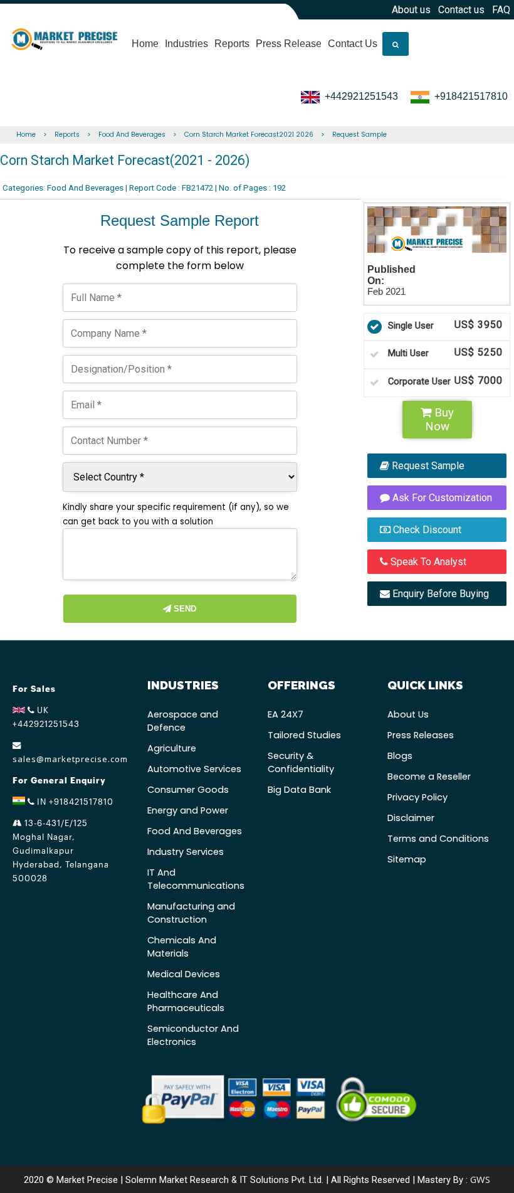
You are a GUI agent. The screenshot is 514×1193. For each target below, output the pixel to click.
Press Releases (420, 735)
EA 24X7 (285, 714)
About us (411, 10)
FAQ (501, 10)
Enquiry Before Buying (439, 594)
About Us (408, 714)
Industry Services (185, 852)
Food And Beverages (131, 134)
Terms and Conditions (438, 838)
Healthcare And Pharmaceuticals (185, 1001)
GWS (480, 1179)
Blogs (399, 756)
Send (183, 608)
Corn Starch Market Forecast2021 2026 (248, 134)
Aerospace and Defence (182, 721)
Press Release (289, 43)
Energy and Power (187, 810)
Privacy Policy (417, 797)
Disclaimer (410, 818)
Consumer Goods (188, 789)
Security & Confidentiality (301, 762)
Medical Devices (183, 974)
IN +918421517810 (73, 802)
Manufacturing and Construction (191, 913)
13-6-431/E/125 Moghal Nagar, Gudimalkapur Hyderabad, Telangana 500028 (61, 850)
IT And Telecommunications (195, 879)
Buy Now (439, 419)
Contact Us (352, 43)
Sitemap (406, 859)
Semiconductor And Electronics (193, 1035)
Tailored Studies (304, 735)
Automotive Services (194, 769)
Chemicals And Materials (181, 947)
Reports (231, 43)
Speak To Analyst (427, 562)
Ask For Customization (441, 498)
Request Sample (359, 134)
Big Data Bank (299, 789)
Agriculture (171, 748)
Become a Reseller (429, 776)
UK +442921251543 (46, 717)
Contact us (461, 10)
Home (145, 43)
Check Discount (426, 530)
